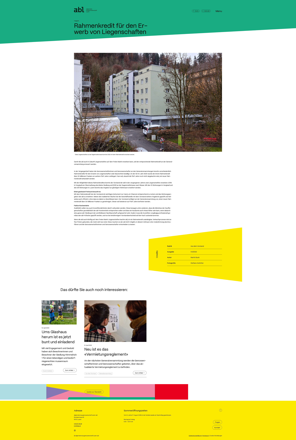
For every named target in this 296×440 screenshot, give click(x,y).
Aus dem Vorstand (90, 373)
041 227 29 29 (78, 424)
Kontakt (217, 427)
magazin (76, 21)
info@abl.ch (77, 426)
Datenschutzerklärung (195, 436)
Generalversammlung (105, 373)
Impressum (205, 436)
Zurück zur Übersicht (94, 392)
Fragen (217, 422)
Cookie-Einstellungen (216, 436)
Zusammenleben (47, 371)
